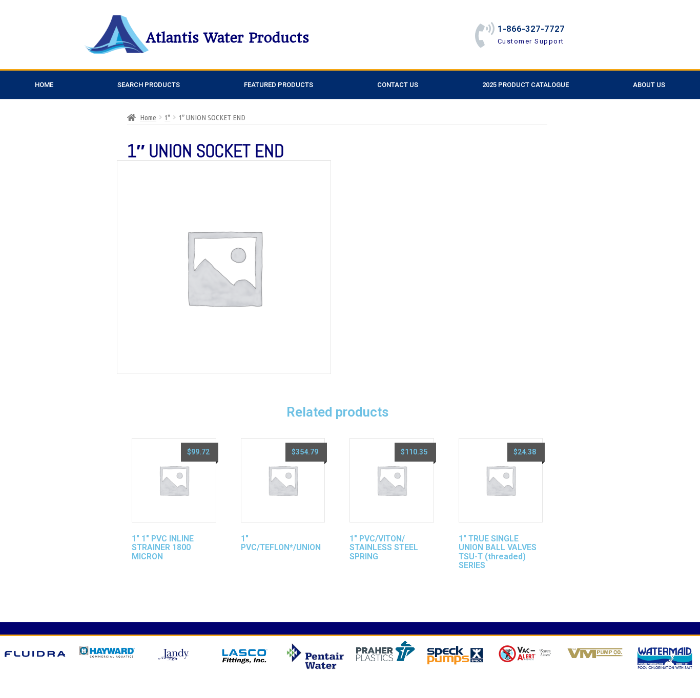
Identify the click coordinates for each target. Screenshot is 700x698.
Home (44, 85)
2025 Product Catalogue (525, 85)
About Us (649, 85)
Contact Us (397, 85)
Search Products (148, 85)
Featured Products (278, 85)
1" (167, 117)
